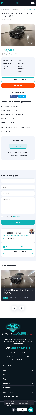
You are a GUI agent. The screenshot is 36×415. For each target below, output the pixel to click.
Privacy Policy (8, 392)
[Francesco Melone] (32, 231)
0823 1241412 (18, 348)
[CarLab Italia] (18, 3)
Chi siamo (6, 383)
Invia (18, 222)
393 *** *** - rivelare (19, 80)
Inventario (15, 9)
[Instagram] (18, 410)
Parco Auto (7, 366)
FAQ (4, 375)
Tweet (23, 96)
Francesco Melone (12, 233)
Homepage (5, 9)
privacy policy (16, 216)
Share (14, 96)
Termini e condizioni (10, 396)
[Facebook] (14, 410)
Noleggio (6, 370)
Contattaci (7, 388)
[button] (30, 409)
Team (5, 379)
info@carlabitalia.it (18, 353)
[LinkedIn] (23, 410)
